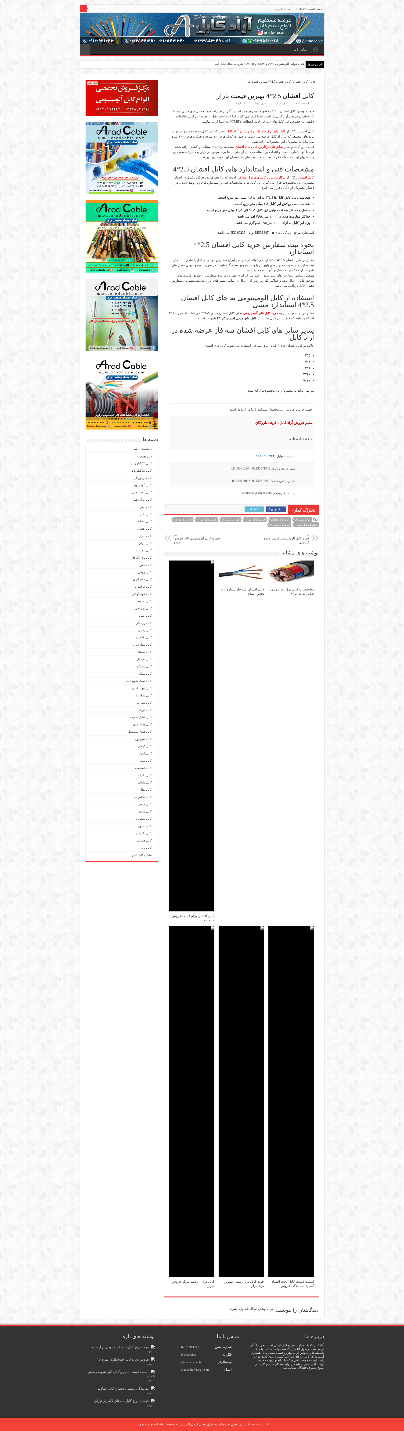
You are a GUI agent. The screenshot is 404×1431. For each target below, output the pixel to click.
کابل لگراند (145, 775)
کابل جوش (145, 572)
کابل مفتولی (144, 818)
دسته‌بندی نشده (142, 449)
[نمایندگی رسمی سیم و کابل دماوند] (153, 1388)
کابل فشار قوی (142, 724)
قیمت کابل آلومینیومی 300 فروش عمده (197, 538)
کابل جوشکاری (142, 579)
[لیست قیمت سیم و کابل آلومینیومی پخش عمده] (153, 1371)
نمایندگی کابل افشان (306, 524)
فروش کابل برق (230, 519)
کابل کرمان (144, 746)
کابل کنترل (145, 753)
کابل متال (146, 789)
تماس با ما (300, 49)
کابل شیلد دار (143, 695)
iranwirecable (303, 103)
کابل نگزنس (144, 833)
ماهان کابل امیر (142, 855)
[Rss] (111, 9)
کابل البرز (146, 536)
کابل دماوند (144, 601)
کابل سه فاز (144, 659)
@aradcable (188, 1354)
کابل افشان (300, 81)
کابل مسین (145, 811)
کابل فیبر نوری (142, 739)
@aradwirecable (191, 1362)
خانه (316, 49)
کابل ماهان (145, 782)
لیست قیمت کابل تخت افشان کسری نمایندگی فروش (292, 1283)
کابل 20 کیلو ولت (141, 463)
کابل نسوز (145, 826)
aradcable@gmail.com (195, 1369)
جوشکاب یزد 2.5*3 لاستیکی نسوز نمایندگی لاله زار (272, 64)
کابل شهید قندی (142, 688)
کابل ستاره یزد (142, 644)
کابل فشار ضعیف (141, 717)
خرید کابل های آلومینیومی (260, 313)
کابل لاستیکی (143, 768)
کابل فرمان (144, 710)
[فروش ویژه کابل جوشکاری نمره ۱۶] (153, 1359)
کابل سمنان (144, 652)
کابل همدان (144, 840)
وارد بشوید (237, 1309)
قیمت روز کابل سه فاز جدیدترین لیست (120, 1347)
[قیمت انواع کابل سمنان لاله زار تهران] (153, 1400)
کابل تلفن (146, 565)
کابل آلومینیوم (143, 485)
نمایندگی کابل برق (279, 524)
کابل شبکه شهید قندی (138, 681)
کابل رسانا (145, 615)
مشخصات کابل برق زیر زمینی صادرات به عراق (292, 591)
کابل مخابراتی (143, 797)
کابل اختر (146, 514)
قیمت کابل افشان (207, 519)
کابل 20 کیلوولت (141, 470)
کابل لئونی (145, 760)
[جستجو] (83, 8)
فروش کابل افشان (255, 519)
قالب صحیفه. (259, 1424)
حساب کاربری (283, 9)
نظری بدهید (261, 103)
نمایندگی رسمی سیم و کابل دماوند (123, 1388)
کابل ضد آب (144, 702)
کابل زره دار (144, 623)
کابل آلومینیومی (142, 492)
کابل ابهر (146, 507)
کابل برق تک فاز (182, 519)
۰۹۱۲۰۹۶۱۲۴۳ (264, 456)
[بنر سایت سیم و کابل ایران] (202, 28)
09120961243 (190, 1347)
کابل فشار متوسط (140, 731)
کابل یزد (146, 847)
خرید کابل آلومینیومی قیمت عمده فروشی (286, 538)
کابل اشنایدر (144, 521)
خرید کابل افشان (280, 519)
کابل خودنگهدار (142, 594)
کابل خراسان (143, 586)
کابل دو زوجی (143, 608)
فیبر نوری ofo (143, 456)
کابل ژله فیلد (144, 637)
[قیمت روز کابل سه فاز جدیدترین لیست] (153, 1347)
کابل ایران (145, 543)
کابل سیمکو (144, 666)
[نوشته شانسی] (85, 49)
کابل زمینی (145, 630)
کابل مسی (145, 804)
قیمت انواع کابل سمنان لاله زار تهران (121, 1401)
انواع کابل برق (302, 519)
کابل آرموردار (143, 478)
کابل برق (146, 550)
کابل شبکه (145, 673)
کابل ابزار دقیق (142, 499)
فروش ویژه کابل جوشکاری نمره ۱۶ (123, 1359)
